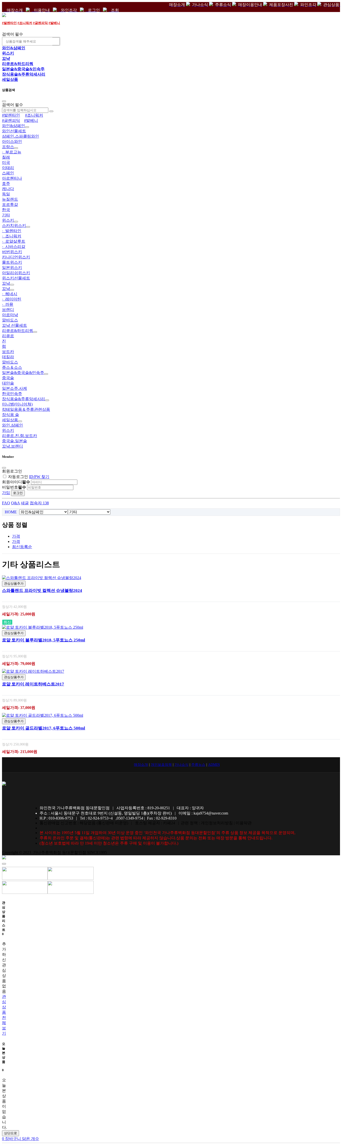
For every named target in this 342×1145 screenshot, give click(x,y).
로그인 (18, 493)
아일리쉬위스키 (16, 273)
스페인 (8, 173)
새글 (25, 503)
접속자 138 (39, 503)
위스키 (8, 53)
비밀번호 (14, 487)
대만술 (8, 383)
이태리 (8, 168)
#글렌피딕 (40, 23)
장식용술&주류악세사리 (23, 74)
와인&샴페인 (13, 48)
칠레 (6, 157)
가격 (16, 536)
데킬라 (8, 357)
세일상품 (10, 79)
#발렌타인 (9, 23)
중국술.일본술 (14, 441)
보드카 (8, 351)
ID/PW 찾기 (39, 477)
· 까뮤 (7, 304)
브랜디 (8, 309)
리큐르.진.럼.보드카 (19, 436)
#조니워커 (25, 23)
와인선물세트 (14, 131)
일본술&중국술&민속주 (23, 69)
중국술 (8, 378)
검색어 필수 (12, 34)
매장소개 (141, 765)
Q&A (15, 503)
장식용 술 (10, 415)
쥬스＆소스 (12, 367)
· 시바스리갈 (13, 246)
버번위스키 (12, 252)
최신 (22, 547)
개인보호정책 (161, 765)
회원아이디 (16, 482)
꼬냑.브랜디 (12, 446)
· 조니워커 (11, 236)
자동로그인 (18, 477)
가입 (6, 493)
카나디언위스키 (16, 257)
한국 (6, 210)
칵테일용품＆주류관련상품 (26, 409)
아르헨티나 (12, 178)
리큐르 (8, 336)
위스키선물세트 (16, 278)
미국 (6, 162)
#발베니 (54, 23)
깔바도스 (10, 320)
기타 (6, 215)
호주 (6, 183)
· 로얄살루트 (13, 241)
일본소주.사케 (14, 388)
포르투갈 (10, 204)
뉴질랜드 (10, 199)
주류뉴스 (198, 765)
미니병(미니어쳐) (17, 404)
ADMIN (214, 765)
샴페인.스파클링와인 (20, 136)
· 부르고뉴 (11, 152)
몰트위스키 (12, 262)
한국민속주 (12, 394)
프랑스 (8, 147)
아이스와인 (12, 141)
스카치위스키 (14, 225)
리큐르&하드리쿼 (17, 64)
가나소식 (182, 765)
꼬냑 (6, 58)
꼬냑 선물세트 (14, 325)
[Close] (4, 101)
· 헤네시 (9, 294)
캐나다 (8, 189)
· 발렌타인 (11, 231)
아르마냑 (10, 315)
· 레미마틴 (11, 299)
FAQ (6, 503)
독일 (6, 194)
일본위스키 (12, 267)
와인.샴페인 (12, 425)
